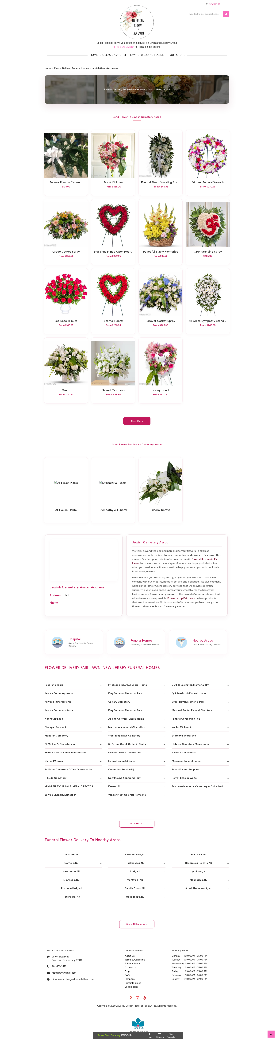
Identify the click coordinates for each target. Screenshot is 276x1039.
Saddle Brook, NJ (135, 888)
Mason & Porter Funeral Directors (192, 710)
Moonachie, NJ (198, 880)
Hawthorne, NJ (71, 871)
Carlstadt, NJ (71, 854)
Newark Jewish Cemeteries (124, 752)
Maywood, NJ (71, 880)
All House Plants (66, 510)
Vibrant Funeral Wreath (208, 182)
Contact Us (131, 967)
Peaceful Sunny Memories (160, 252)
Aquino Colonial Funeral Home (126, 718)
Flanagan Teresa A (55, 727)
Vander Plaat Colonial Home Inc (127, 794)
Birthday (129, 55)
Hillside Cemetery (55, 778)
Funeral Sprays (160, 510)
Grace (66, 390)
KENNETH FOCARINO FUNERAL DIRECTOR (69, 786)
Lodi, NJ (135, 871)
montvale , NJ (135, 880)
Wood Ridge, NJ (135, 896)
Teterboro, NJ (71, 896)
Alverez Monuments (184, 752)
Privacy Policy (132, 963)
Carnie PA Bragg (54, 761)
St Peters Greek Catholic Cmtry (127, 744)
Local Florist (131, 986)
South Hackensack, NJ (198, 888)
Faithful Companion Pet (186, 718)
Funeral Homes (133, 983)
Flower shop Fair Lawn (181, 598)
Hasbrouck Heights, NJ (198, 863)
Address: (55, 595)
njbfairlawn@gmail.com (64, 972)
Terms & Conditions (135, 959)
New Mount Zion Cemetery (124, 778)
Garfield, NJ (71, 863)
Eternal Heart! (113, 321)
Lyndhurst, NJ (199, 871)
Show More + (137, 823)
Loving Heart (160, 390)
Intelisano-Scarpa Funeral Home (127, 685)
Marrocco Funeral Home (186, 761)
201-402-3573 (59, 966)
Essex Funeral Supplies (185, 769)
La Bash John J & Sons (121, 761)
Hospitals (130, 979)
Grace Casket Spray (66, 252)
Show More (137, 421)
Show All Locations (136, 924)
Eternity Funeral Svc (184, 735)
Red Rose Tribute (65, 321)
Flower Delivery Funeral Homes (71, 68)
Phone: (54, 602)
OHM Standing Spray (208, 252)
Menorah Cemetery (56, 735)
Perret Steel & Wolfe (184, 778)
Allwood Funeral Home (58, 701)
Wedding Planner (153, 55)
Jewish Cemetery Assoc (59, 710)
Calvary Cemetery (119, 701)
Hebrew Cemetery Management (191, 744)
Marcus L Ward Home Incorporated (66, 752)
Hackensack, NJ (135, 863)
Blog (127, 971)
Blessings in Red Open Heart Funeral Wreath (113, 252)
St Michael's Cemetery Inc (60, 744)
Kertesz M (114, 786)
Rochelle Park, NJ (71, 888)
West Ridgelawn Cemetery (124, 735)
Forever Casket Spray (160, 321)
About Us (130, 955)
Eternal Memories (113, 390)
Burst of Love (113, 182)
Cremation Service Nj (121, 769)
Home (94, 55)
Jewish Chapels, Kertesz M (60, 794)
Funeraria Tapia (54, 685)
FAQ (127, 975)
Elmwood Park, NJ (134, 854)
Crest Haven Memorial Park (188, 701)
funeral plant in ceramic (66, 182)
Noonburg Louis (54, 718)
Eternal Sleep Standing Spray (160, 182)
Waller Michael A (182, 727)
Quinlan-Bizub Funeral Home (189, 693)
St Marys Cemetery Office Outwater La (68, 769)
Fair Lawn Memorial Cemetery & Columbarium (199, 786)
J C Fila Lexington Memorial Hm (190, 685)
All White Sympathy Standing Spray (207, 321)
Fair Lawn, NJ (198, 854)
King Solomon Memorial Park (125, 693)
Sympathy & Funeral (113, 510)
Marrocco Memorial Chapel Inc (126, 727)
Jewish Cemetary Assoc (59, 693)
